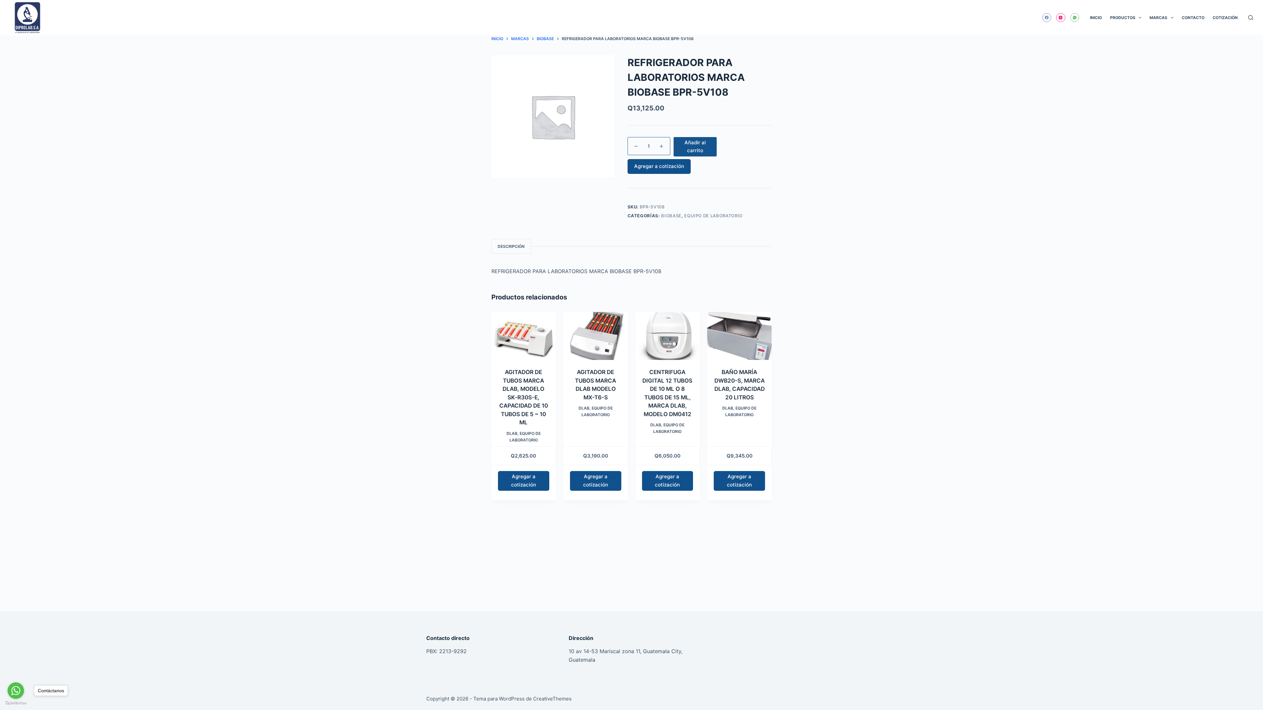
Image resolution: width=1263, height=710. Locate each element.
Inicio (1096, 17)
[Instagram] (1060, 17)
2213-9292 (453, 651)
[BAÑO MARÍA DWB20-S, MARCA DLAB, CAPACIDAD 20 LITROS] (739, 336)
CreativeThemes (552, 699)
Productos (1122, 17)
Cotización (1225, 17)
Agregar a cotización (659, 166)
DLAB (512, 433)
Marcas (1158, 17)
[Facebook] (1047, 17)
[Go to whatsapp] (16, 690)
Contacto (1193, 17)
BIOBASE (671, 215)
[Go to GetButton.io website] (15, 703)
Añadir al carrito (695, 146)
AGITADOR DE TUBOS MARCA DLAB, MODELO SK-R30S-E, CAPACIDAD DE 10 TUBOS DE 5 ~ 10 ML (523, 397)
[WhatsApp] (1074, 17)
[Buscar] (1250, 17)
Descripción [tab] (511, 246)
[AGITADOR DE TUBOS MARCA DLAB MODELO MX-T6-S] (595, 336)
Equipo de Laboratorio (713, 215)
